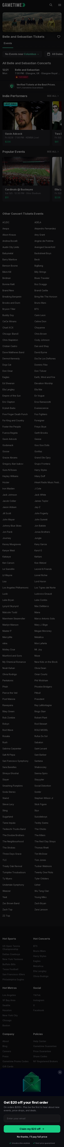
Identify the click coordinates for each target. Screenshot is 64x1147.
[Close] (60, 1072)
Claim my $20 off (30, 1128)
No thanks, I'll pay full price (32, 1136)
